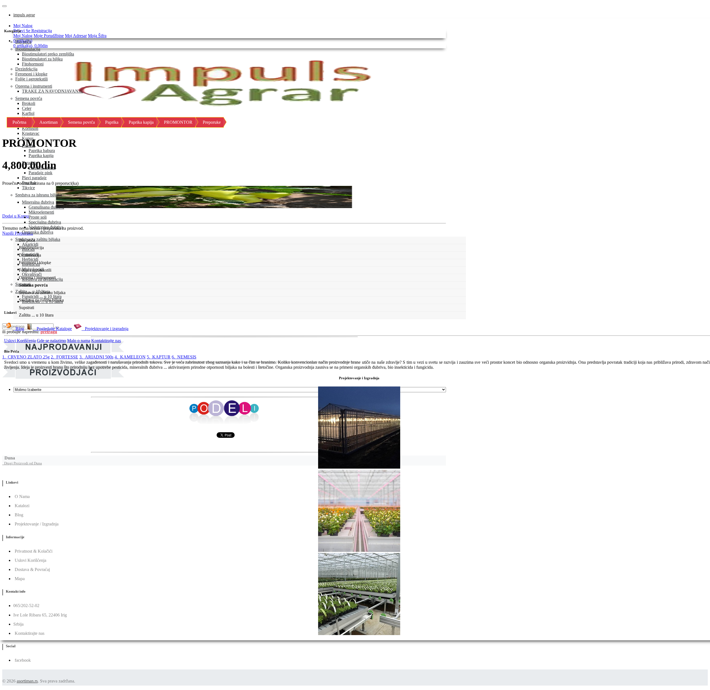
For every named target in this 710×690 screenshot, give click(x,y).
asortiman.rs (27, 681)
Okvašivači (32, 274)
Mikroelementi (41, 212)
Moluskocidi (33, 269)
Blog (18, 328)
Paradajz (29, 162)
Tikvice (28, 187)
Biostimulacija (27, 49)
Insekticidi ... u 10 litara (42, 301)
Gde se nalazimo (51, 340)
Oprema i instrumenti (33, 86)
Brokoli (28, 103)
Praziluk (29, 182)
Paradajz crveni (42, 167)
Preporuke (212, 122)
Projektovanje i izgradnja (105, 328)
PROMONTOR (178, 122)
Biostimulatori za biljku (42, 59)
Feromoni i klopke (31, 74)
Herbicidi (30, 259)
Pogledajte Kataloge (52, 328)
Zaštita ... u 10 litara (32, 291)
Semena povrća (28, 98)
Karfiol (28, 113)
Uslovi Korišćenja (20, 340)
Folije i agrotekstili (31, 79)
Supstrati (23, 284)
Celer (26, 108)
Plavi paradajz (34, 177)
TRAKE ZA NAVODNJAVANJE (52, 91)
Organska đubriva (37, 232)
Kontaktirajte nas (106, 340)
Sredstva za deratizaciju (42, 279)
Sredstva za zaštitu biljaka (37, 239)
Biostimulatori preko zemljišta (48, 54)
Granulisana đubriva (46, 207)
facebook (23, 660)
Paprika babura (42, 150)
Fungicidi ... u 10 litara (42, 296)
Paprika (28, 145)
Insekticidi (31, 264)
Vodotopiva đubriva (46, 227)
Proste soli (38, 217)
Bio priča (23, 41)
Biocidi (28, 249)
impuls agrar (24, 14)
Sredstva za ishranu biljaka (38, 195)
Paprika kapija (41, 155)
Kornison (30, 128)
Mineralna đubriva (38, 202)
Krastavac (30, 133)
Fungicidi (30, 254)
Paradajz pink (40, 172)
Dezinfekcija (26, 69)
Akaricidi (30, 244)
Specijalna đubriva (45, 222)
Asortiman (48, 122)
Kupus (28, 138)
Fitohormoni (33, 64)
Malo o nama (78, 340)
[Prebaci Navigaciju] (4, 6)
